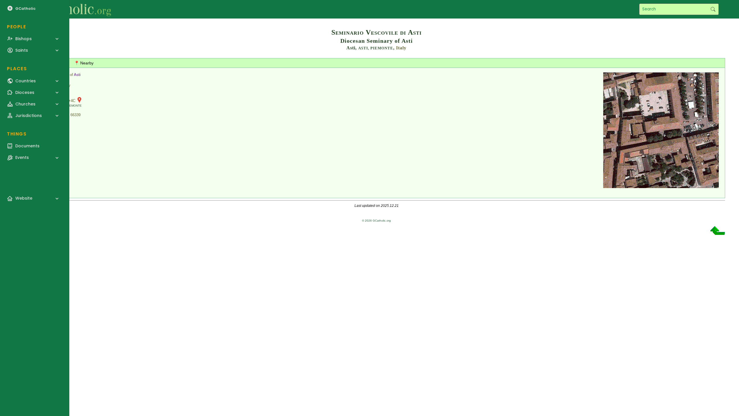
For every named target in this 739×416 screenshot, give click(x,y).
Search (713, 9)
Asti (77, 75)
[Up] (717, 233)
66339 (75, 115)
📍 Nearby (84, 63)
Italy (401, 47)
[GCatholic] (71, 9)
